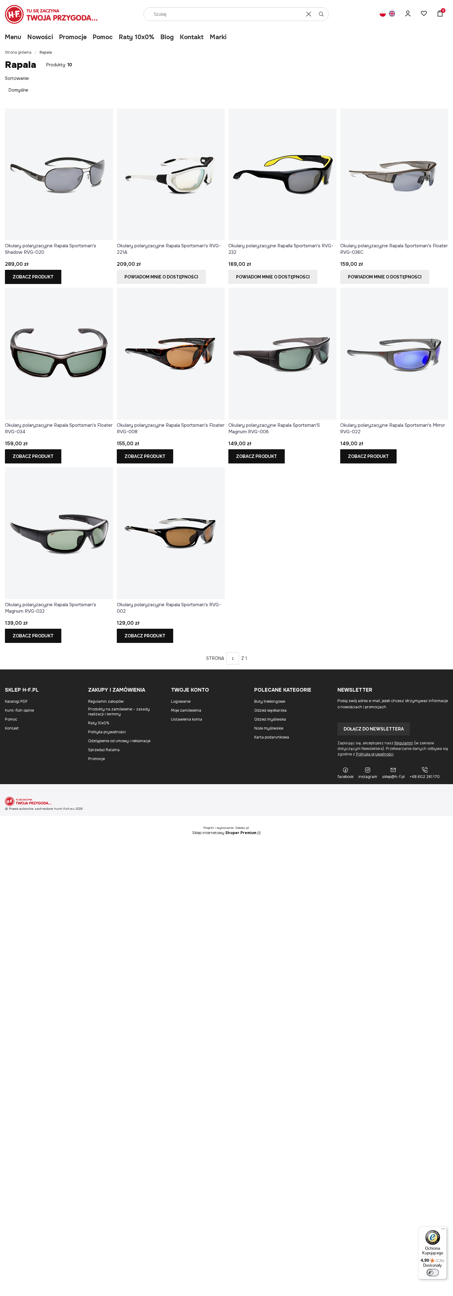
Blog (167, 37)
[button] (321, 14)
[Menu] (443, 1230)
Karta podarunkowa (271, 737)
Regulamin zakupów (106, 701)
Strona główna (18, 52)
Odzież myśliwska (270, 719)
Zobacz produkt (33, 276)
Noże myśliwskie (268, 728)
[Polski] (383, 14)
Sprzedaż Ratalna (104, 749)
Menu (13, 37)
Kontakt (192, 37)
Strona (215, 658)
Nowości (40, 37)
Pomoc (103, 37)
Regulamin (403, 743)
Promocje (73, 37)
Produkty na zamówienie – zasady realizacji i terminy (119, 712)
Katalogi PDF (16, 701)
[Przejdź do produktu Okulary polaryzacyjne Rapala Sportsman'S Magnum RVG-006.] (282, 353)
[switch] (432, 1272)
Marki (218, 37)
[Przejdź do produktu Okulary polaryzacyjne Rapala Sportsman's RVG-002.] (170, 533)
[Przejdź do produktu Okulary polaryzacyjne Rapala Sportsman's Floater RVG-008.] (170, 353)
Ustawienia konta (186, 719)
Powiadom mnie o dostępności (161, 276)
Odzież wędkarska (270, 710)
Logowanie (180, 701)
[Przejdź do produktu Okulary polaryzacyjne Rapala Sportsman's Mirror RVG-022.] (394, 353)
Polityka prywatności (107, 732)
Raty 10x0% (136, 37)
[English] (392, 14)
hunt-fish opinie (19, 710)
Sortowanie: (17, 78)
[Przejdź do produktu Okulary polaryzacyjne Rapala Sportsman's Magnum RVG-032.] (59, 533)
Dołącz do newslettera (374, 728)
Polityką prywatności (375, 754)
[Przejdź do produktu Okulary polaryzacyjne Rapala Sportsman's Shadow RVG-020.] (59, 174)
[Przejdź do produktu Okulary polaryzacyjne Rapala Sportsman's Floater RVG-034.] (59, 353)
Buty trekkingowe (269, 701)
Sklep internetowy (224, 832)
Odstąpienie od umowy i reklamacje (119, 741)
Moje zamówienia (186, 710)
